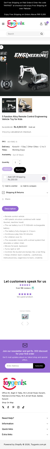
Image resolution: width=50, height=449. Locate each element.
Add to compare (29, 186)
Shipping (6, 132)
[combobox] (22, 33)
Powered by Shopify (13, 444)
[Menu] (3, 24)
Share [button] (7, 199)
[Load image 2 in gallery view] (25, 105)
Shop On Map (8, 402)
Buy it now (20, 170)
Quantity (5, 162)
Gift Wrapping (16, 177)
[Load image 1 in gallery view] (9, 105)
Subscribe (39, 366)
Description (10, 208)
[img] (25, 284)
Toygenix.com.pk (38, 444)
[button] (25, 192)
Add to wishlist (11, 186)
